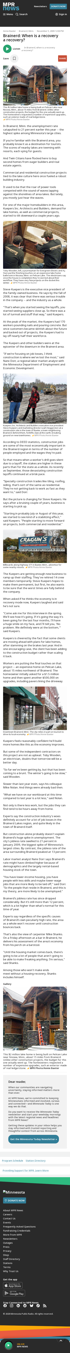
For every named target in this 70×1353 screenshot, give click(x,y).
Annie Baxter (9, 31)
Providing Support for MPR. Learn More (26, 1170)
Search (23, 14)
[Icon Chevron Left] (6, 1021)
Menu (10, 14)
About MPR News (13, 1210)
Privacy (7, 1250)
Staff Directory (11, 1259)
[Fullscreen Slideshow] (7, 993)
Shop (6, 1254)
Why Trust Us (10, 1271)
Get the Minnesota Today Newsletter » (33, 1139)
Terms (7, 1267)
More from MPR (12, 1234)
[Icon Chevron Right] (63, 1021)
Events (7, 1222)
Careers (7, 1214)
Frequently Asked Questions (19, 1226)
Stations (7, 1263)
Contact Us (9, 1218)
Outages (8, 1242)
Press (6, 1246)
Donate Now (58, 6)
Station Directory (36, 1160)
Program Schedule (12, 1160)
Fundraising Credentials (16, 1230)
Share (62, 58)
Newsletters (10, 1238)
